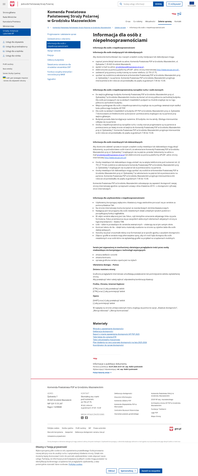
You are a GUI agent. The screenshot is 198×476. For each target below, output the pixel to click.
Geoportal (69, 432)
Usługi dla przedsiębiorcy (16, 46)
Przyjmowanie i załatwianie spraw (61, 34)
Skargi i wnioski (53, 50)
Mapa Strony (156, 416)
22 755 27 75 (86, 402)
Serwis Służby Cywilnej (11, 73)
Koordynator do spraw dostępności (108, 345)
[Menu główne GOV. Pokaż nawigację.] (4, 4)
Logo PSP (154, 413)
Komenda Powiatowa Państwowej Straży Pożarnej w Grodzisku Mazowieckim (73, 16)
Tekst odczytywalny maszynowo (106, 339)
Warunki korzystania (55, 432)
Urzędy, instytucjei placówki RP (10, 32)
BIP (90, 428)
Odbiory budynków (55, 60)
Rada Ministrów (9, 17)
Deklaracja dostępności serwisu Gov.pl (89, 432)
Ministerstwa (8, 26)
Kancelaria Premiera (11, 21)
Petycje (50, 55)
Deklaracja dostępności (103, 331)
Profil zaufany (8, 64)
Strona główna (11, 12)
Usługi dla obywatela (14, 42)
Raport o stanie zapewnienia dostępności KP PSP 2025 (116, 334)
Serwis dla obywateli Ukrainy (15, 79)
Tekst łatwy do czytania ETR (104, 337)
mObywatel (175, 4)
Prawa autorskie (99, 428)
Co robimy (137, 21)
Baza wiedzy (7, 69)
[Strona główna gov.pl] (12, 4)
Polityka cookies (53, 428)
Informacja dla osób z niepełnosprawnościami (57, 44)
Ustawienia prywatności (56, 436)
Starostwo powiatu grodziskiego (126, 414)
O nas (128, 21)
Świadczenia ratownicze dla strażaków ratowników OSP (59, 65)
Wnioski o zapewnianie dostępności (108, 328)
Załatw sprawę (165, 21)
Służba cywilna (67, 428)
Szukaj (158, 4)
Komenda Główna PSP (122, 401)
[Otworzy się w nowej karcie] (82, 417)
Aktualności (150, 21)
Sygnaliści (51, 79)
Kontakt (178, 21)
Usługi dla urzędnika (14, 51)
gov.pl (178, 431)
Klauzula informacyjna (123, 397)
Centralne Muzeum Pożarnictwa (126, 410)
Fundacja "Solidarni (158, 409)
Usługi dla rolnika (13, 55)
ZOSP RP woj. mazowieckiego (162, 399)
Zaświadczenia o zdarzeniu (58, 39)
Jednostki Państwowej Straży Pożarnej (37, 4)
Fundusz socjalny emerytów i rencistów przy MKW (59, 73)
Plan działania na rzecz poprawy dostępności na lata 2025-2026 (120, 342)
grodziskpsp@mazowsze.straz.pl (130, 67)
